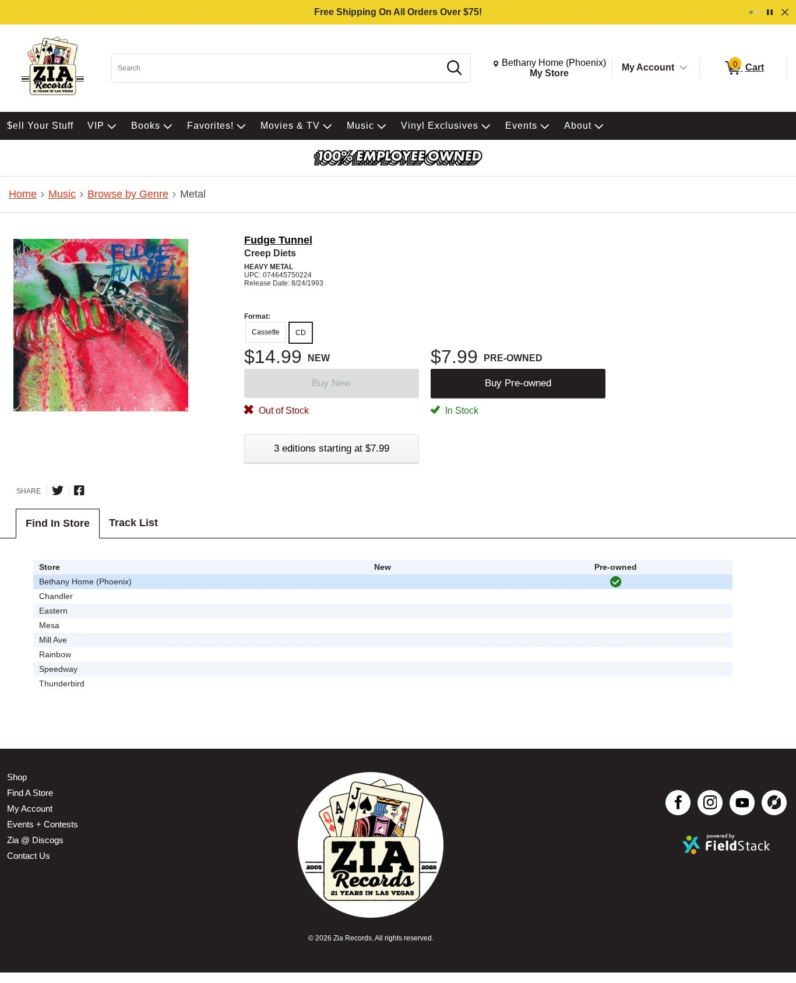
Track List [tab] (133, 523)
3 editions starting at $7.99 (331, 448)
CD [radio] (300, 333)
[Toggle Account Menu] (684, 68)
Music (62, 194)
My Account (648, 67)
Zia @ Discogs (35, 840)
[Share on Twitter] (58, 490)
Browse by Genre (127, 194)
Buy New (331, 383)
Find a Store (30, 793)
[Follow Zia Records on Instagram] (710, 803)
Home (23, 194)
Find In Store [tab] (58, 523)
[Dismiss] (785, 12)
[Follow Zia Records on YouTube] (742, 803)
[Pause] (770, 12)
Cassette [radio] (266, 332)
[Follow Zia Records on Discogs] (774, 803)
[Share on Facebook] (79, 490)
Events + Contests (42, 824)
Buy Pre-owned (518, 383)
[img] (616, 582)
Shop (17, 777)
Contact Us (28, 856)
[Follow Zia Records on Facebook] (678, 803)
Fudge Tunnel (278, 240)
